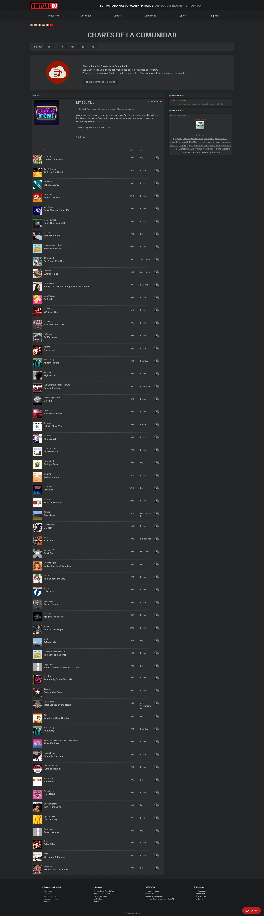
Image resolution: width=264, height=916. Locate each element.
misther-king (206, 142)
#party (97, 109)
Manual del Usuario (102, 893)
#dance (90, 109)
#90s (78, 109)
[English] (31, 24)
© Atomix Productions (132, 913)
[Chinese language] (51, 24)
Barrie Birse (209, 138)
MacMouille (194, 142)
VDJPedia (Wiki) (100, 896)
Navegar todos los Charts (101, 81)
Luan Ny (182, 145)
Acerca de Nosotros (153, 891)
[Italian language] (47, 24)
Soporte (182, 16)
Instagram (201, 896)
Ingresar (215, 16)
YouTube (201, 893)
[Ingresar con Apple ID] (82, 46)
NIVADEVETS (221, 138)
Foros (96, 902)
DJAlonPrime (197, 138)
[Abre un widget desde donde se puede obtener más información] (251, 910)
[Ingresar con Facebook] (62, 46)
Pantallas (47, 902)
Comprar (118, 16)
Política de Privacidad (154, 896)
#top (119, 109)
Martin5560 (215, 145)
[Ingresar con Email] (49, 46)
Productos (53, 16)
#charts (125, 109)
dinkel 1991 (186, 152)
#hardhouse (111, 109)
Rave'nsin (174, 145)
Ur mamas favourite (221, 142)
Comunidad (150, 16)
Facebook (201, 891)
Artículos (98, 899)
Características (50, 896)
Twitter (201, 899)
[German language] (43, 24)
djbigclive (177, 138)
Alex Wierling (196, 149)
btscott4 (174, 142)
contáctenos (150, 893)
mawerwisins (209, 149)
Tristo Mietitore (223, 149)
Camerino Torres (201, 145)
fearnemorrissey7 (200, 152)
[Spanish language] (35, 24)
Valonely (186, 138)
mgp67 (190, 145)
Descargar (86, 16)
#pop (102, 109)
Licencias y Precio (51, 899)
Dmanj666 (183, 142)
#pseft (132, 109)
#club (83, 109)
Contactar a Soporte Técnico (105, 891)
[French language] (39, 24)
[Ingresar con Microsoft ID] (72, 46)
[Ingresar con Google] (93, 46)
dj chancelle (214, 152)
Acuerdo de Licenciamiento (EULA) (159, 899)
